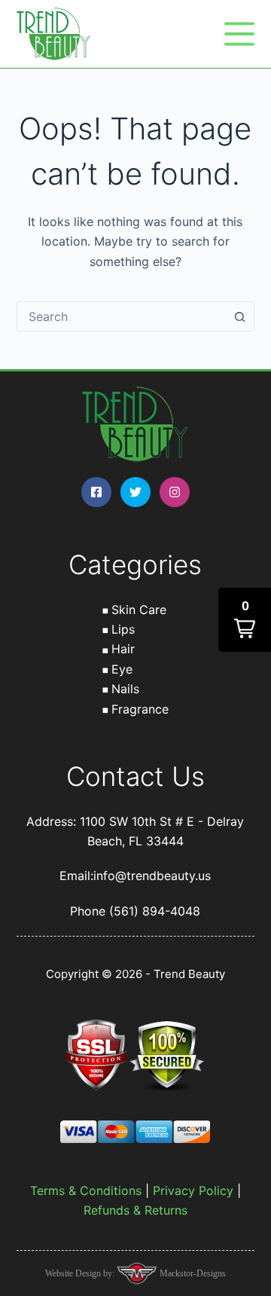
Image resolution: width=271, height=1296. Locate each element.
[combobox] (121, 316)
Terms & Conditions (86, 1190)
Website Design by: (81, 1273)
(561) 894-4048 (154, 911)
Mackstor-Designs (191, 1273)
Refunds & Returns (135, 1210)
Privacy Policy (193, 1190)
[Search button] (239, 316)
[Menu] (239, 34)
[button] (244, 620)
